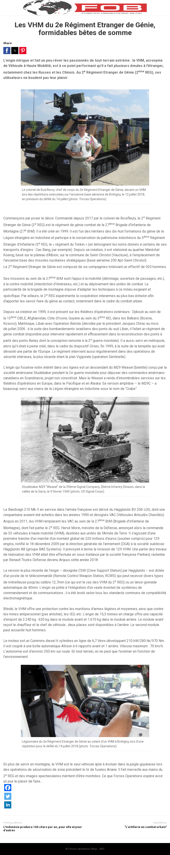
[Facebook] (7, 790)
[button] (6, 50)
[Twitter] (7, 798)
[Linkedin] (7, 807)
